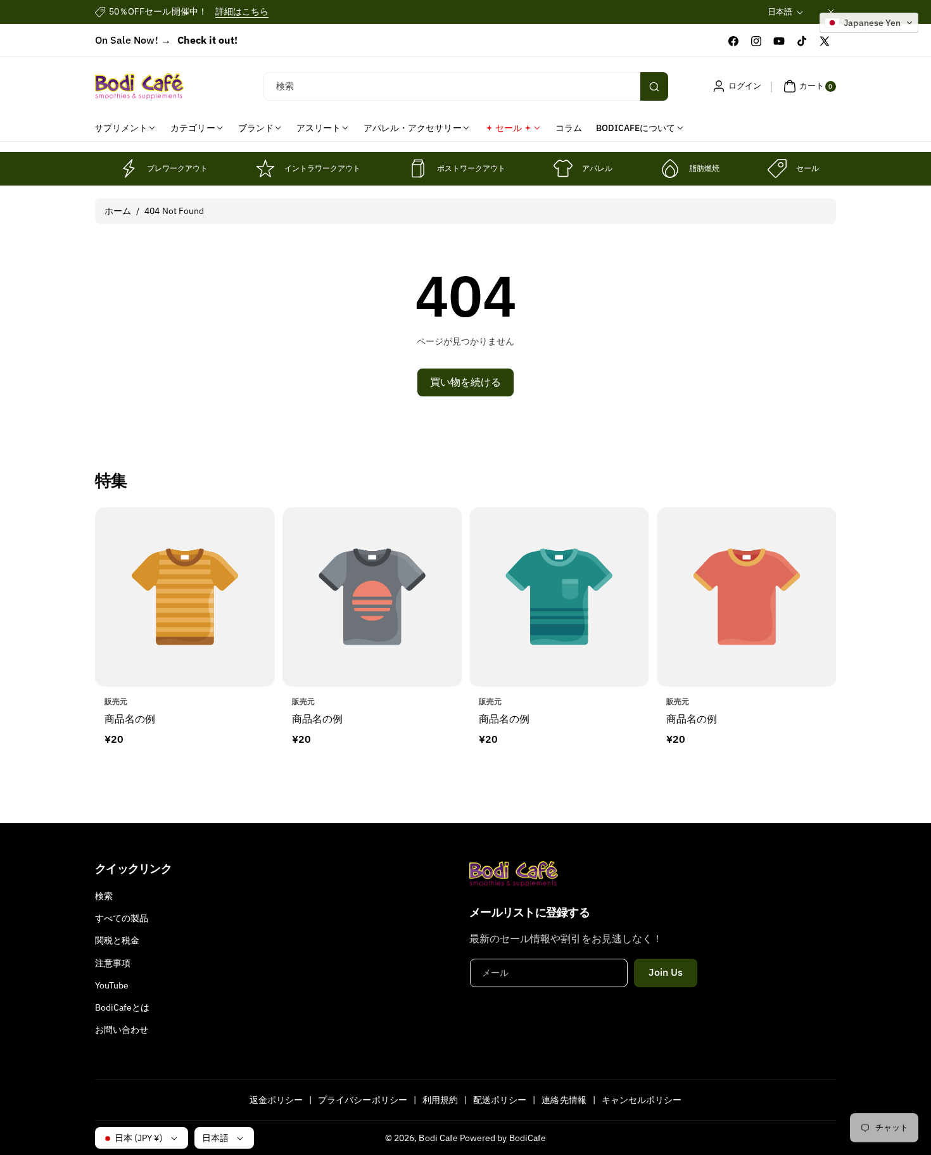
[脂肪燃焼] (670, 168)
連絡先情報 (564, 1100)
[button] (808, 86)
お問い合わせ (121, 1029)
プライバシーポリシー (362, 1100)
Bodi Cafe (438, 1138)
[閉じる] (831, 12)
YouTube (112, 985)
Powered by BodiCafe (503, 1138)
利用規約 (440, 1100)
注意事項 (112, 963)
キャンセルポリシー (641, 1100)
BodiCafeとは (122, 1007)
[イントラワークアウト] (265, 168)
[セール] (777, 168)
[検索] (654, 86)
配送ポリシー (499, 1100)
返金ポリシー (276, 1100)
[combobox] (465, 86)
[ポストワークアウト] (418, 168)
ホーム (117, 211)
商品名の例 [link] (129, 718)
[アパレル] (563, 168)
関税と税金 (117, 940)
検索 (104, 896)
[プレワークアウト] (128, 168)
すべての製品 (121, 918)
